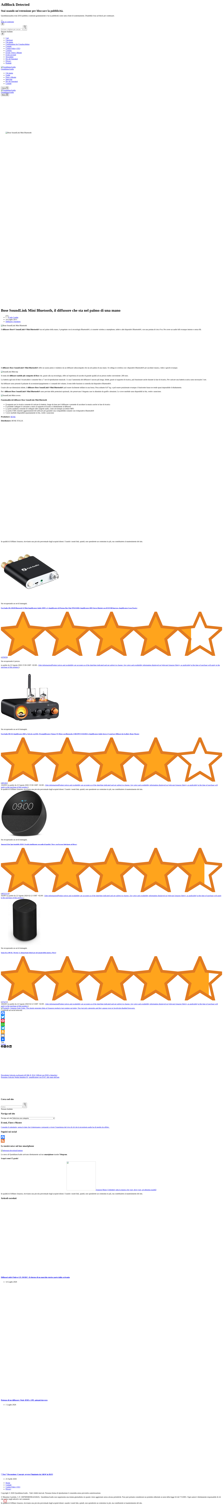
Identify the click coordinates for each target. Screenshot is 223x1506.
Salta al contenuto (7, 22)
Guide (8, 75)
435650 (4, 657)
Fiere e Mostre (11, 77)
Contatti (8, 84)
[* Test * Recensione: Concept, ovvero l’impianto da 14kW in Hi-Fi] (45, 1470)
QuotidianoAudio (7, 69)
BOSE (13, 417)
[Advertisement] (111, 113)
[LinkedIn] (10, 1047)
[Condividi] (111, 1039)
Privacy (8, 1489)
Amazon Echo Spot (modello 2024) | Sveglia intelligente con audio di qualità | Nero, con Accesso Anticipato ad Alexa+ (39, 844)
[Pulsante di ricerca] (25, 1105)
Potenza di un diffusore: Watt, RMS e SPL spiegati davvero (24, 1400)
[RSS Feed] (111, 1141)
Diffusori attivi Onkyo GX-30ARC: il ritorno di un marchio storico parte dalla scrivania (35, 1277)
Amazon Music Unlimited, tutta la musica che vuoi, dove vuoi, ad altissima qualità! (126, 1190)
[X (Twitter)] (5, 1047)
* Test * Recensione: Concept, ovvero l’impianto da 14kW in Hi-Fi (27, 1474)
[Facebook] (111, 1013)
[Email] (111, 1035)
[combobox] (11, 1107)
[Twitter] (111, 1017)
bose (3, 1044)
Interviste (9, 79)
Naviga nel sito (6, 1118)
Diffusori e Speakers (13, 322)
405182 (4, 783)
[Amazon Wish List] (111, 1032)
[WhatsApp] (111, 1024)
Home (8, 1483)
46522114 (5, 894)
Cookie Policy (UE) (13, 1487)
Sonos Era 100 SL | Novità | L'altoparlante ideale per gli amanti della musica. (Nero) (28, 953)
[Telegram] (111, 1028)
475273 (4, 1002)
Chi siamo (9, 73)
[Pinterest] (111, 1021)
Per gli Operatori (12, 81)
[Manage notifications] (5, 1501)
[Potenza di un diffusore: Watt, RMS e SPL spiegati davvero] (45, 1396)
